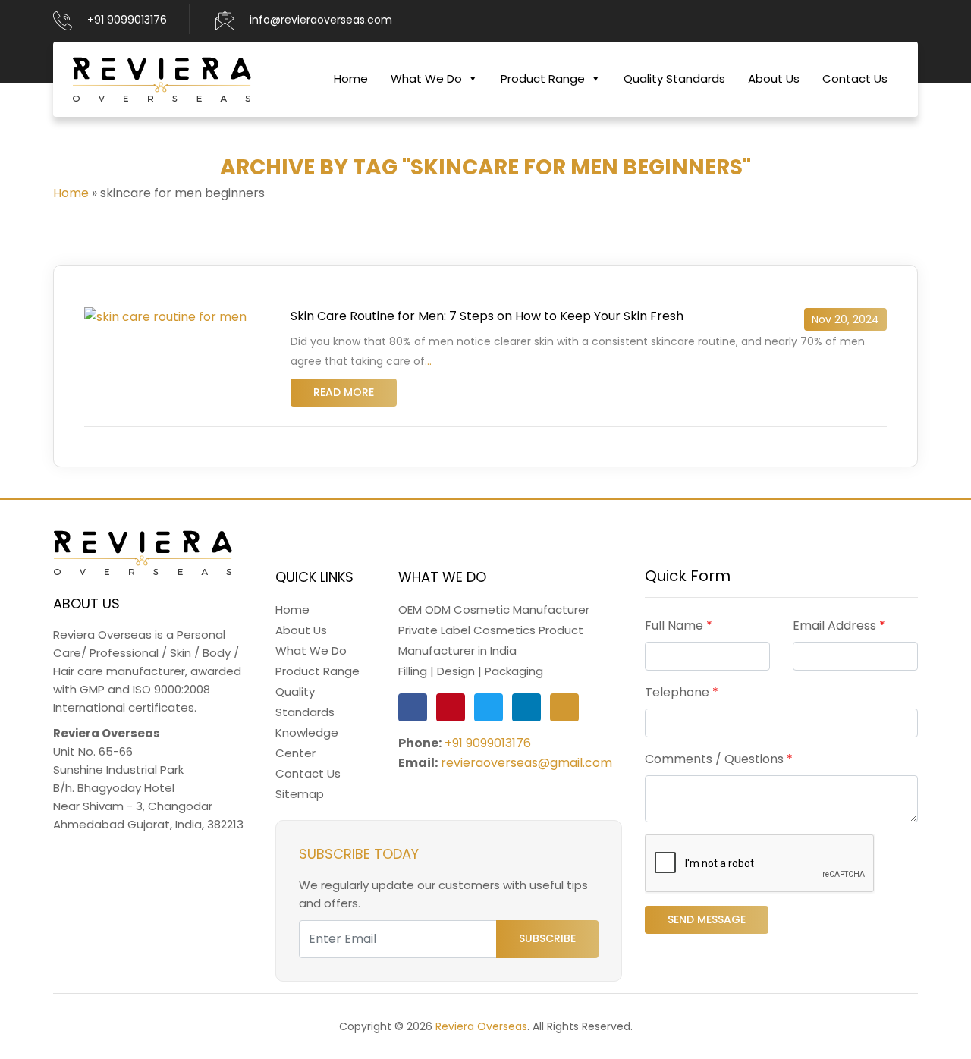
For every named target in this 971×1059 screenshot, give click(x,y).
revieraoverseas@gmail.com (526, 762)
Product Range (543, 78)
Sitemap (299, 794)
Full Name (678, 625)
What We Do (426, 78)
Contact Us (855, 78)
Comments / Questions (719, 759)
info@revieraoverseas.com (321, 19)
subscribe (547, 938)
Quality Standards (674, 78)
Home (351, 78)
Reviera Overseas (481, 1026)
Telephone (681, 692)
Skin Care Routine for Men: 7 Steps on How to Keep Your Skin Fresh (487, 316)
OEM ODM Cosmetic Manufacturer (493, 609)
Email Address (839, 625)
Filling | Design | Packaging (470, 671)
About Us (774, 78)
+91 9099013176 (127, 19)
